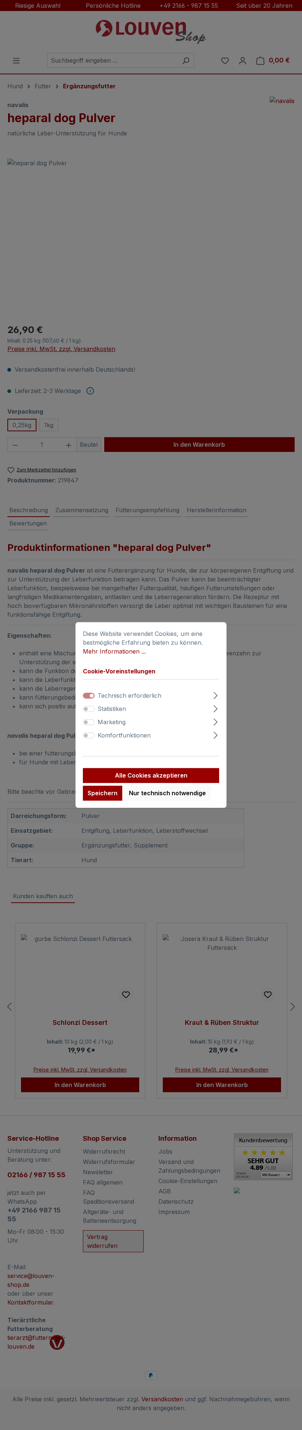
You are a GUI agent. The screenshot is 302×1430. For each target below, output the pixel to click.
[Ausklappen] (215, 694)
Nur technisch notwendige (167, 793)
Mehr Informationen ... (114, 651)
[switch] (89, 709)
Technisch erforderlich (129, 696)
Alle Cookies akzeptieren (151, 775)
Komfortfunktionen (124, 735)
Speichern (102, 793)
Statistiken (112, 709)
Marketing (112, 722)
